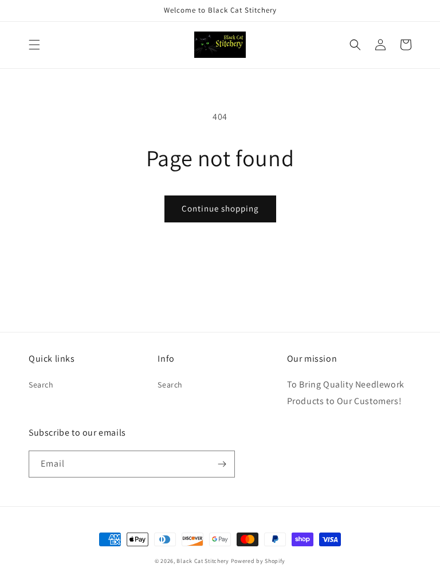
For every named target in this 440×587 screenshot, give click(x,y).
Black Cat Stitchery (202, 561)
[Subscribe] (221, 464)
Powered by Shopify (258, 561)
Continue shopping (220, 208)
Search (41, 384)
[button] (34, 44)
